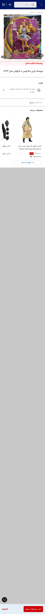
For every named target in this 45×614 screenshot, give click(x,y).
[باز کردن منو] (41, 5)
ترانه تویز (40, 12)
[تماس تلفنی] (4, 599)
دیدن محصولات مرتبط (33, 609)
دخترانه (32, 12)
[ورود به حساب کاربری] (10, 4)
